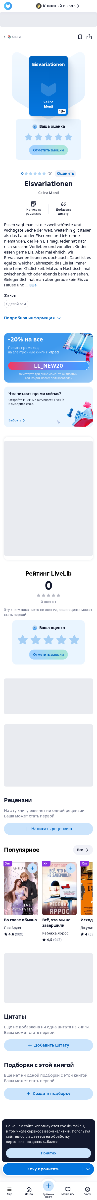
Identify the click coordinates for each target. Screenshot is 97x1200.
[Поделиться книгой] (89, 37)
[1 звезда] (29, 137)
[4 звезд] (58, 137)
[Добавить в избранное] (80, 37)
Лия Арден (13, 928)
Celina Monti (48, 193)
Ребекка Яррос (55, 933)
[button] (48, 86)
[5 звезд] (68, 137)
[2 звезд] (39, 137)
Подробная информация (29, 318)
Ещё (33, 285)
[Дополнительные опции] (88, 1169)
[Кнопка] (32, 868)
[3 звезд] (48, 137)
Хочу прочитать (43, 1169)
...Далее (50, 1141)
